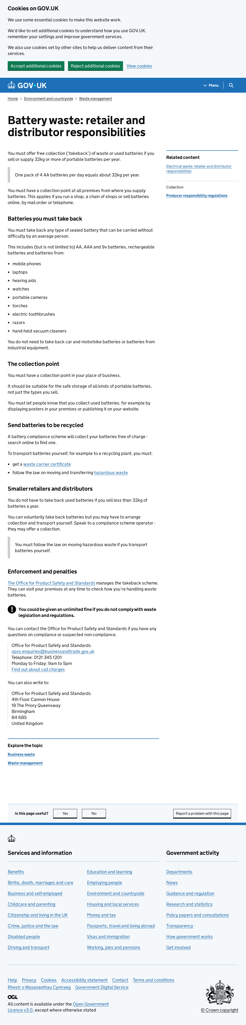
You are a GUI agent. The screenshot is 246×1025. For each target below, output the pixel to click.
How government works (189, 936)
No (99, 813)
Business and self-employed (35, 893)
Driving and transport (28, 947)
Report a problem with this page (202, 813)
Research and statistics (189, 904)
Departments (179, 871)
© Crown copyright (219, 1010)
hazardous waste (111, 472)
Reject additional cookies (95, 66)
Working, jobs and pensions (113, 947)
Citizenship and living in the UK (38, 915)
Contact (120, 980)
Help (12, 980)
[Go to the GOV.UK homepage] (27, 85)
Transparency (179, 926)
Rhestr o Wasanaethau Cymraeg (39, 987)
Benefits (16, 871)
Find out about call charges (38, 669)
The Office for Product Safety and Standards (51, 583)
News (172, 882)
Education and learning (109, 871)
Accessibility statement (84, 980)
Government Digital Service (102, 987)
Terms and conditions (153, 980)
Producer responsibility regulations (197, 195)
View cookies (139, 66)
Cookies (49, 980)
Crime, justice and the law (33, 926)
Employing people (104, 882)
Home (13, 98)
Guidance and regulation (190, 893)
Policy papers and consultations (197, 915)
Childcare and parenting (31, 904)
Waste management (95, 98)
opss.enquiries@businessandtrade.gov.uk (53, 651)
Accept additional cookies (36, 66)
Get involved (178, 947)
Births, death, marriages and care (40, 882)
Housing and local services (113, 904)
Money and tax (101, 915)
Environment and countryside (48, 98)
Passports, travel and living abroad (121, 926)
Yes (69, 813)
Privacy (29, 980)
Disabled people (24, 936)
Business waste (21, 754)
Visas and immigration (108, 936)
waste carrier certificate (47, 464)
